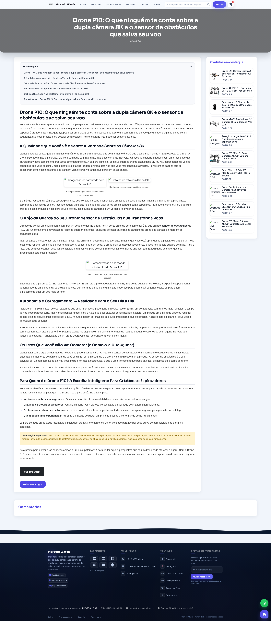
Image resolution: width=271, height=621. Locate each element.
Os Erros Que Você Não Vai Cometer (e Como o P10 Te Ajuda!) (56, 94)
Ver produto (32, 471)
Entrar (219, 4)
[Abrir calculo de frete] (264, 614)
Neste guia (32, 66)
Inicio (83, 4)
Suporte (130, 4)
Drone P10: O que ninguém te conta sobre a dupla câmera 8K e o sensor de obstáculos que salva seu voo (79, 72)
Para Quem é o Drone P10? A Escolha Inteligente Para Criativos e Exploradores (65, 99)
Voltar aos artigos (32, 484)
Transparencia (113, 4)
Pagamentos (96, 617)
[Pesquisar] (208, 4)
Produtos (96, 4)
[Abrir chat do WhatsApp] (264, 603)
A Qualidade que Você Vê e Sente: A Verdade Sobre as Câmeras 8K (59, 78)
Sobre (156, 4)
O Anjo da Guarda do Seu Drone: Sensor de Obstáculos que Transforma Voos (64, 83)
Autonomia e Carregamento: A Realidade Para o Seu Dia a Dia (56, 88)
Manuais (144, 4)
